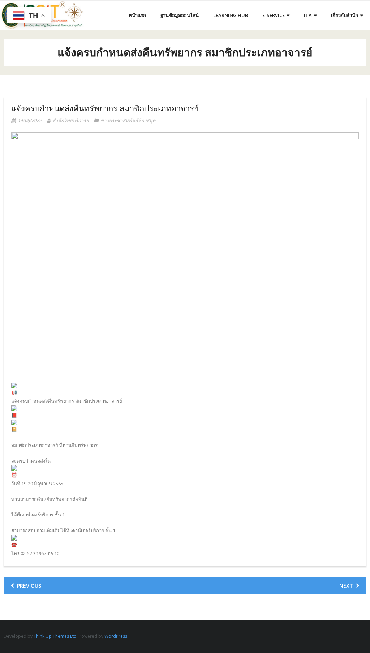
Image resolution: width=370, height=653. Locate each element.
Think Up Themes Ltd (55, 636)
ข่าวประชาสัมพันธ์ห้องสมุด (127, 120)
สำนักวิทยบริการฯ (70, 120)
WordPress (115, 636)
